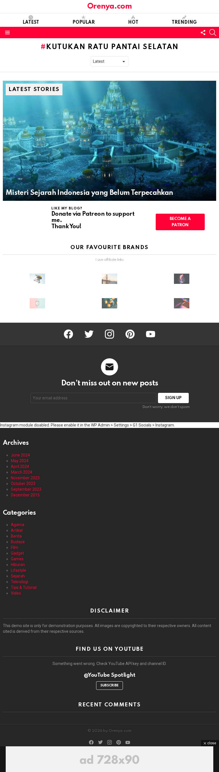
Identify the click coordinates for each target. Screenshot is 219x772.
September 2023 (26, 489)
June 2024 (20, 455)
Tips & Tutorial (23, 587)
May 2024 (20, 460)
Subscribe (109, 685)
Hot (133, 22)
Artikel (17, 530)
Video (16, 593)
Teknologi (19, 581)
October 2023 (23, 483)
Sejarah (18, 576)
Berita (16, 536)
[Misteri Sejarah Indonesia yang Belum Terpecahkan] (109, 141)
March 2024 (21, 472)
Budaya (18, 541)
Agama (17, 524)
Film (14, 547)
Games (17, 559)
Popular (83, 22)
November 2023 (25, 478)
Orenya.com (109, 6)
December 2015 (25, 495)
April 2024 (20, 466)
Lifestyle (18, 570)
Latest (31, 22)
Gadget (17, 553)
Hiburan (18, 564)
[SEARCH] (212, 32)
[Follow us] (203, 32)
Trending (184, 22)
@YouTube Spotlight (109, 675)
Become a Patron (180, 222)
